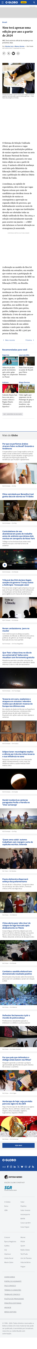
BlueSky (13, 53)
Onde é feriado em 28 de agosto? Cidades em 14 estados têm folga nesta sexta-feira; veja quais (17, 1332)
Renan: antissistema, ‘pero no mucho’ (15, 629)
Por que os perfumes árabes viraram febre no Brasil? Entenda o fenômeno (18, 446)
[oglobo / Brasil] (12, 2)
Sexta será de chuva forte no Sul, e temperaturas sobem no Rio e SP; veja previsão (18, 1186)
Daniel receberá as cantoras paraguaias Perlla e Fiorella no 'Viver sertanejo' (16, 802)
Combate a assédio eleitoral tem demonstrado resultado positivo (17, 972)
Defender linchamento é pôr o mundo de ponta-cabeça (16, 1016)
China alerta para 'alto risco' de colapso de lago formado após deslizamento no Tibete (16, 925)
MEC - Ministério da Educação (13, 414)
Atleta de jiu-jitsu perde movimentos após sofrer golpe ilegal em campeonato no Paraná (10, 372)
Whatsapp (18, 53)
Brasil (4, 22)
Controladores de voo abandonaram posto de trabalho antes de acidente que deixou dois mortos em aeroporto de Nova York (18, 535)
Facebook (4, 53)
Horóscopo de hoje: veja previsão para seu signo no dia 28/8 (17, 1102)
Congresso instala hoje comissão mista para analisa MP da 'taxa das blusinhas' (18, 1235)
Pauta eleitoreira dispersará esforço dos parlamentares (15, 880)
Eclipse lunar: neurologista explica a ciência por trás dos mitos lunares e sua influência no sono (18, 754)
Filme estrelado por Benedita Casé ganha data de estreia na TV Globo (18, 495)
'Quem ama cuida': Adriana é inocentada (15, 1148)
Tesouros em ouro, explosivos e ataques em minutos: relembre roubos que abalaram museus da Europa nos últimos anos (17, 702)
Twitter (8, 53)
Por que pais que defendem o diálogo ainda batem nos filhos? (16, 1058)
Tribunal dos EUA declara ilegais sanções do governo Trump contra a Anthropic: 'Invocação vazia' (17, 582)
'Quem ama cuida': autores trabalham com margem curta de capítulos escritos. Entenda (17, 842)
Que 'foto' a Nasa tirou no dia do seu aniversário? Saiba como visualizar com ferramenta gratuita (18, 655)
